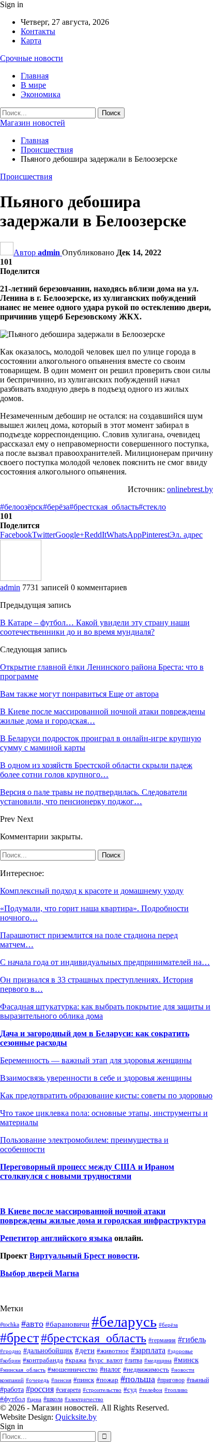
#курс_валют (105, 1360)
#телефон (150, 1390)
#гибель (192, 1339)
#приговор (171, 1380)
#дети (85, 1350)
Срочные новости (31, 58)
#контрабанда (43, 1360)
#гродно (10, 1351)
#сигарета (68, 1389)
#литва (133, 1360)
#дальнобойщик (48, 1350)
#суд (130, 1389)
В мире (33, 85)
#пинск (83, 1380)
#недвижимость (146, 1369)
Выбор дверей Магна (39, 1273)
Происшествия (26, 176)
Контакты (38, 31)
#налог (110, 1369)
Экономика (40, 94)
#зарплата (148, 1350)
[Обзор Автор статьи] (20, 578)
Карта (31, 40)
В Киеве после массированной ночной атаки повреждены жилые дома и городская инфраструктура (103, 1216)
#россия (40, 1389)
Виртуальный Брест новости (83, 1255)
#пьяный (198, 1380)
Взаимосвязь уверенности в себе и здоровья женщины (96, 1077)
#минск (186, 1359)
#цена (34, 1399)
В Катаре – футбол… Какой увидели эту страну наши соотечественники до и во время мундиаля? (95, 627)
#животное (113, 1351)
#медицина (158, 1360)
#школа (53, 1399)
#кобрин (10, 1360)
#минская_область (22, 1370)
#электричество (84, 1399)
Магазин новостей (32, 122)
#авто (32, 1323)
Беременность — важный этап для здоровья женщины (96, 1060)
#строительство (102, 1390)
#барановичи (67, 1324)
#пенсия (61, 1380)
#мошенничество (73, 1369)
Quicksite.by (76, 1417)
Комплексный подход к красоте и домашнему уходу (92, 890)
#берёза (56, 506)
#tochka (9, 1324)
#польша (137, 1379)
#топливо (176, 1390)
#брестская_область (104, 506)
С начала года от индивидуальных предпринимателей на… (105, 962)
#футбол (12, 1399)
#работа (12, 1389)
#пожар (107, 1380)
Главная (35, 75)
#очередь (37, 1380)
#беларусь (124, 1321)
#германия (162, 1340)
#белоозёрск (21, 506)
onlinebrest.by (190, 489)
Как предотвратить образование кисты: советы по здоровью (106, 1095)
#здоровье (180, 1351)
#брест (19, 1337)
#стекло (152, 506)
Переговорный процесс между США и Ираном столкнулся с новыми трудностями (87, 1171)
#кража (75, 1360)
